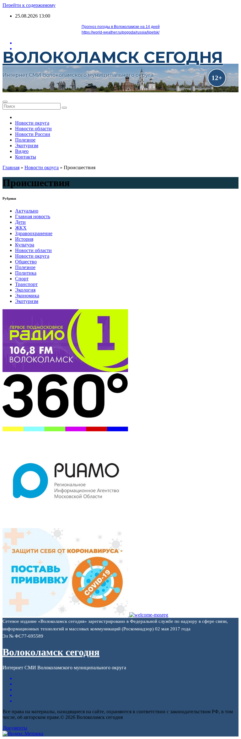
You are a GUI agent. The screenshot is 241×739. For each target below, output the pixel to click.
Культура (24, 244)
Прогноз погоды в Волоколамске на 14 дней (121, 26)
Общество (26, 261)
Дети (20, 222)
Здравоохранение (33, 233)
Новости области (33, 128)
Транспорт (26, 284)
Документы (15, 728)
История (24, 239)
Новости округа (32, 123)
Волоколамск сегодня (113, 57)
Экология (25, 290)
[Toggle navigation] (5, 102)
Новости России (32, 134)
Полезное (25, 140)
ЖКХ (21, 227)
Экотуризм (26, 145)
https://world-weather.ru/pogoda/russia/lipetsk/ (120, 32)
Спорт (22, 278)
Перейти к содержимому (29, 5)
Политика (25, 273)
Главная (11, 167)
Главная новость (32, 216)
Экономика (27, 295)
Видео (22, 151)
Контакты (25, 156)
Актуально (26, 210)
